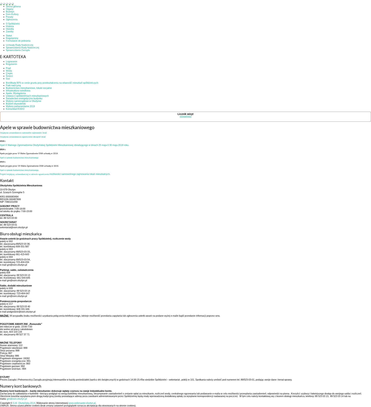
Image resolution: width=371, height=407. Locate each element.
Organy (9, 9)
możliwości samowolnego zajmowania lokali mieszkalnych (55, 174)
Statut (9, 35)
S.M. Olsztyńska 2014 (24, 403)
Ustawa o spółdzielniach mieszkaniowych (27, 96)
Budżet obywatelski (16, 103)
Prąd (8, 68)
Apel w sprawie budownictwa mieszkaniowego (19, 158)
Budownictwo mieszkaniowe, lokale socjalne (29, 88)
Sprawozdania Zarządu (18, 50)
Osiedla (10, 29)
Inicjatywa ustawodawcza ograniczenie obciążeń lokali (23, 137)
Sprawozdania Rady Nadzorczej (22, 47)
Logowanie (11, 61)
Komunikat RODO (15, 109)
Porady (9, 17)
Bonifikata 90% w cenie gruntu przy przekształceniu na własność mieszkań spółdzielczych (52, 83)
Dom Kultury (12, 14)
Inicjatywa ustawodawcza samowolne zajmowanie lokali (23, 133)
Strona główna (13, 6)
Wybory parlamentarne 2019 (20, 106)
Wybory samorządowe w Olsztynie (23, 101)
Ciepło (9, 73)
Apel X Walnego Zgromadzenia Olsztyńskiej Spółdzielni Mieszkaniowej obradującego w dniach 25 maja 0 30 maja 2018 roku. (64, 145)
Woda (9, 71)
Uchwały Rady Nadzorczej (19, 45)
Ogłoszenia (12, 19)
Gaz (8, 78)
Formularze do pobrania (18, 41)
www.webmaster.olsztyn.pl (82, 403)
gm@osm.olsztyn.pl (17, 399)
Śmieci (9, 76)
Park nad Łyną (13, 85)
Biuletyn (10, 11)
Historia (10, 26)
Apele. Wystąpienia (16, 93)
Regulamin (11, 64)
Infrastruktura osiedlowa (18, 90)
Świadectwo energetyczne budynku (24, 98)
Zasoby (9, 31)
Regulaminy (12, 38)
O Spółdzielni (13, 23)
